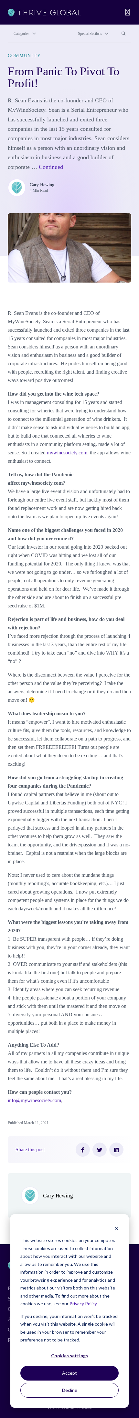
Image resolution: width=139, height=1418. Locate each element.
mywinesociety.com (67, 452)
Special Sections (90, 33)
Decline (69, 1390)
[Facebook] (83, 1150)
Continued (51, 167)
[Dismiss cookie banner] (116, 1228)
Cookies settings (69, 1355)
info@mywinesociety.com (34, 1100)
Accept (69, 1373)
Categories (21, 33)
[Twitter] (99, 1150)
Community (24, 55)
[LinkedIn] (116, 1150)
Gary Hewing (42, 184)
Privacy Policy (83, 1303)
